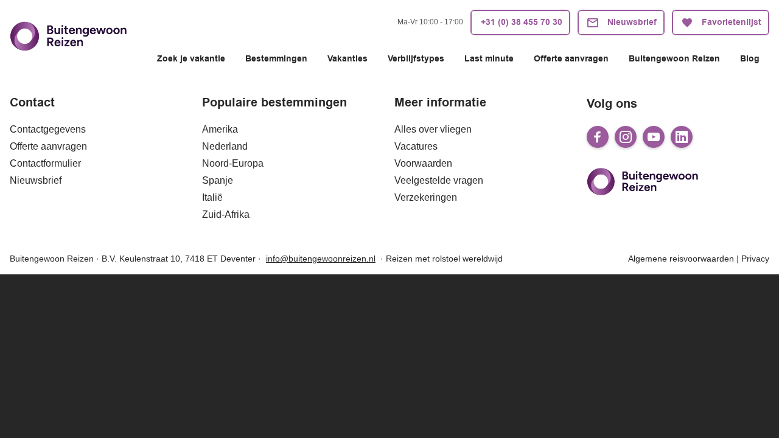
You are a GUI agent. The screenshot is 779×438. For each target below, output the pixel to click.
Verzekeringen (425, 197)
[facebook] (598, 137)
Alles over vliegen (433, 129)
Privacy (755, 258)
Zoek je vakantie (191, 59)
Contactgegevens (48, 129)
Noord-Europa (233, 163)
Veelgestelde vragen (438, 180)
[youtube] (654, 137)
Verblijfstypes (416, 59)
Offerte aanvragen (571, 59)
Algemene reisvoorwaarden (681, 258)
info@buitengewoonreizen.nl (321, 258)
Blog (750, 59)
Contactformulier (45, 163)
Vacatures (416, 146)
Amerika (220, 129)
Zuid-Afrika (226, 214)
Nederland (225, 146)
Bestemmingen (276, 59)
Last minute (489, 59)
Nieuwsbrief (35, 180)
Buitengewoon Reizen (674, 59)
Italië (212, 197)
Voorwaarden (423, 163)
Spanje (217, 180)
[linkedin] (682, 137)
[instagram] (626, 137)
